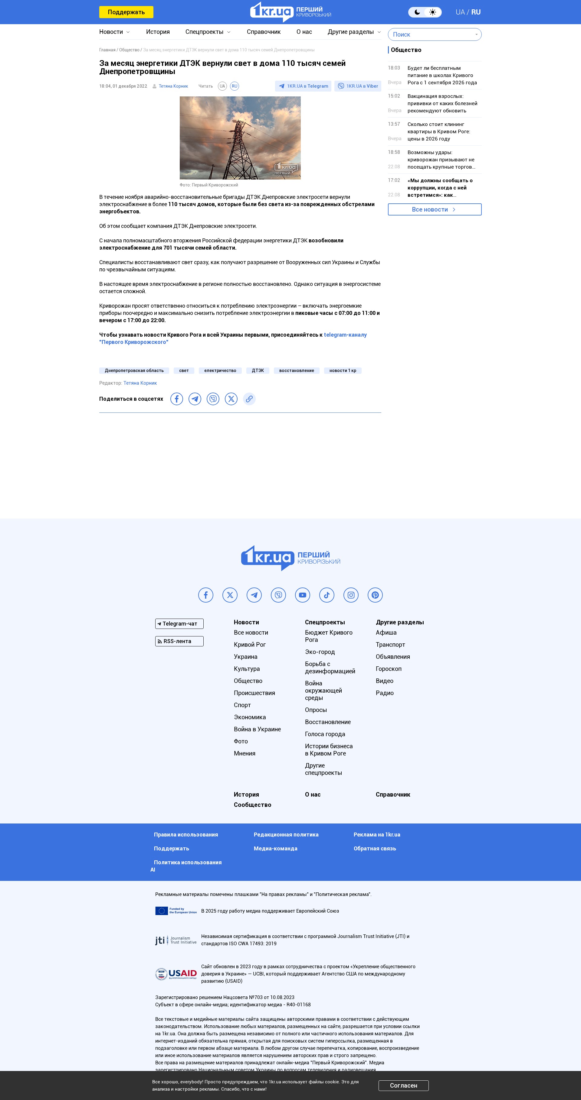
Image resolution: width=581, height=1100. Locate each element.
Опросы (316, 709)
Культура (247, 668)
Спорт (242, 705)
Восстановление (328, 722)
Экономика (250, 717)
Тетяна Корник (173, 86)
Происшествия (254, 693)
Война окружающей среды (323, 690)
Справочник (264, 31)
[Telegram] (195, 399)
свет (184, 370)
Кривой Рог (250, 644)
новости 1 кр (343, 370)
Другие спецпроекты (323, 769)
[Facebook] (176, 399)
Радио (385, 693)
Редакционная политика (286, 834)
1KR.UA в (307, 86)
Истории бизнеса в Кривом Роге (329, 749)
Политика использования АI (186, 866)
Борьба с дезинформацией (330, 667)
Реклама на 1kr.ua (377, 834)
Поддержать (126, 12)
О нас (304, 31)
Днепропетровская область (134, 370)
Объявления (393, 656)
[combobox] (430, 34)
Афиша (386, 632)
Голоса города (325, 734)
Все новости (430, 209)
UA (460, 12)
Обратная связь (375, 848)
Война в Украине (257, 729)
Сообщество (252, 804)
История (158, 31)
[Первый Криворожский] (290, 12)
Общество (248, 680)
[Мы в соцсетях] (205, 595)
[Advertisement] (240, 461)
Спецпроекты (204, 31)
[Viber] (213, 399)
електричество (220, 370)
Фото (241, 741)
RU (476, 12)
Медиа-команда (275, 848)
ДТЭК (258, 370)
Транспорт (390, 644)
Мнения (244, 753)
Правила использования (186, 834)
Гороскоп (389, 668)
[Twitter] (231, 399)
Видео (384, 680)
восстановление (296, 370)
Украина (246, 656)
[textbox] (430, 34)
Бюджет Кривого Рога (329, 636)
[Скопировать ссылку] (249, 399)
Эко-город (320, 651)
